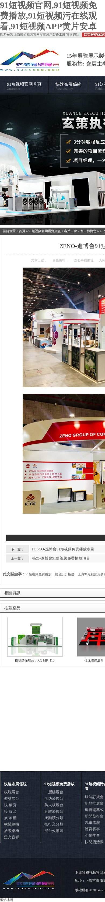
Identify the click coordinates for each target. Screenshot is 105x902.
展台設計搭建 (64, 574)
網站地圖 (6, 900)
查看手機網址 (83, 260)
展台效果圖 (53, 831)
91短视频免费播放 (38, 574)
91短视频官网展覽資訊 (45, 231)
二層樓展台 (53, 792)
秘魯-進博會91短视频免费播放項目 (61, 558)
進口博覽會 (88, 231)
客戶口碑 (70, 231)
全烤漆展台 (53, 799)
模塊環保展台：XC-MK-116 (34, 660)
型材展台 (11, 799)
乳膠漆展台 (53, 811)
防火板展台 (53, 805)
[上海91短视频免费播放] (52, 159)
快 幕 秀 (10, 805)
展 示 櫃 (10, 818)
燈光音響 (11, 837)
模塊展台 (11, 792)
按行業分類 (53, 824)
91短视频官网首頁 (24, 86)
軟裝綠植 (11, 824)
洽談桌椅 (11, 831)
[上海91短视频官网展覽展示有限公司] (30, 68)
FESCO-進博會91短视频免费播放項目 (63, 549)
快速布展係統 (68, 86)
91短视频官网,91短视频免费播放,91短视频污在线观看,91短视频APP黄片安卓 (48, 15)
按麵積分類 (53, 818)
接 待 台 (10, 811)
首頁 (22, 231)
